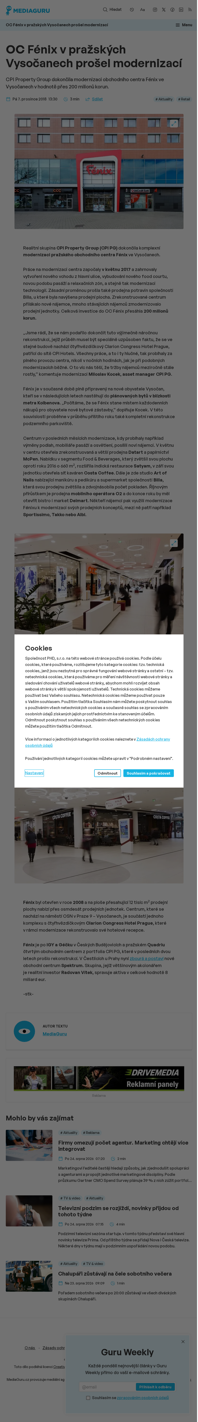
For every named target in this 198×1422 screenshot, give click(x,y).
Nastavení (34, 772)
